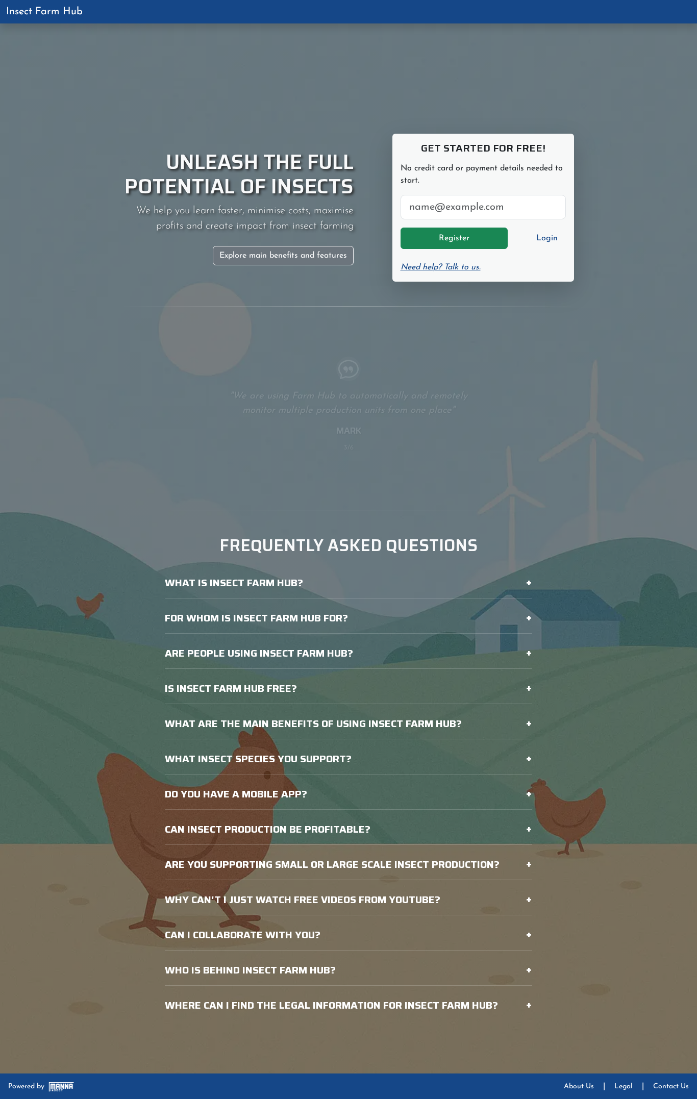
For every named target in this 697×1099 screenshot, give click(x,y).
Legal (623, 1086)
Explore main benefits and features (283, 256)
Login (547, 238)
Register (454, 238)
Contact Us (671, 1086)
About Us (579, 1086)
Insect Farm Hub (44, 12)
